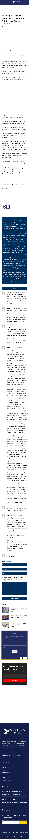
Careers (3, 775)
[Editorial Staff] (8, 207)
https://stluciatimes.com (9, 224)
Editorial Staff (6, 23)
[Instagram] (10, 836)
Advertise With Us (6, 777)
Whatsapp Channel (6, 780)
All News (4, 767)
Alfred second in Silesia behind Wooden (13, 791)
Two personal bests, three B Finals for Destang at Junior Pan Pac (12, 798)
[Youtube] (21, 836)
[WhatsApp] (18, 836)
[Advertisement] (14, 97)
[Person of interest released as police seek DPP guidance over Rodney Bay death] (5, 625)
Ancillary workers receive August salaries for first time (14, 803)
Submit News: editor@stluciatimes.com (11, 755)
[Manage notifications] (3, 821)
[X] (14, 836)
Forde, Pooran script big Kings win (11, 794)
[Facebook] (7, 836)
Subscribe (14, 680)
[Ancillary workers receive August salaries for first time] (5, 617)
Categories (4, 770)
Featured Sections (6, 772)
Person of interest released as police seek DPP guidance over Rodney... (19, 625)
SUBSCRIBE (23, 822)
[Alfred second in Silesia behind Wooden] (5, 610)
